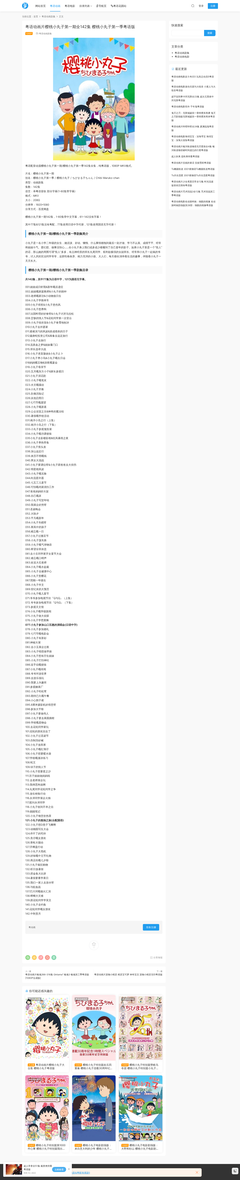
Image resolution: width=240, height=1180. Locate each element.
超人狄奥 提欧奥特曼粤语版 (185, 156)
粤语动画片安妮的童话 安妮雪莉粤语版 (191, 162)
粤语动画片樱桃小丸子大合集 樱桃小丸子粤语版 (46, 1066)
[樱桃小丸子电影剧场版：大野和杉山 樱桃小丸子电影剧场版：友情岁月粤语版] (140, 1108)
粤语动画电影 (81, 999)
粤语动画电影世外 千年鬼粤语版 (187, 106)
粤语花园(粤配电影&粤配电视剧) (72, 1172)
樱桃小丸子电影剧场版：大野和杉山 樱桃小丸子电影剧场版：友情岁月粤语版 (140, 1147)
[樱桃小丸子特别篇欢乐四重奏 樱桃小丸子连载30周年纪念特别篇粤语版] (94, 1028)
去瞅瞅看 (59, 1169)
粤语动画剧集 (45, 33)
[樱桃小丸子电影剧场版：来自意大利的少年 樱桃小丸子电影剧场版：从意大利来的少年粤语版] (94, 1108)
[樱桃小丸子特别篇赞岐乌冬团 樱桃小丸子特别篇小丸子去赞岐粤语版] (140, 1028)
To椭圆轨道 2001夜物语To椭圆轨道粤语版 (193, 169)
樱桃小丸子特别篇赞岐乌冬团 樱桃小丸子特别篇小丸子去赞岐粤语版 (140, 1066)
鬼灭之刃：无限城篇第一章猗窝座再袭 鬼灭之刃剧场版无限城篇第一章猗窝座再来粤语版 (193, 116)
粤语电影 (70, 6)
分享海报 (157, 957)
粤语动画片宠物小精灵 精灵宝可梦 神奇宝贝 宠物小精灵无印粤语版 (128, 974)
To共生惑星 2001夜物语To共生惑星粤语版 (193, 175)
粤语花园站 (119, 6)
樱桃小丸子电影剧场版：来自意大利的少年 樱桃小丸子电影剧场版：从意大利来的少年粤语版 (93, 1147)
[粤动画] (25, 5)
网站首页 (40, 6)
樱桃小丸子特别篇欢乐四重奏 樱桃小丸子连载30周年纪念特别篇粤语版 (94, 1066)
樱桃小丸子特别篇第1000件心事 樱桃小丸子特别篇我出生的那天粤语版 (46, 1147)
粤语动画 (55, 6)
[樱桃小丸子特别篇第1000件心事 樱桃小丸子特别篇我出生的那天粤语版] (47, 1108)
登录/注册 (151, 927)
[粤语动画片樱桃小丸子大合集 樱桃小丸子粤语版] (47, 1028)
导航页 (102, 6)
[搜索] (192, 5)
